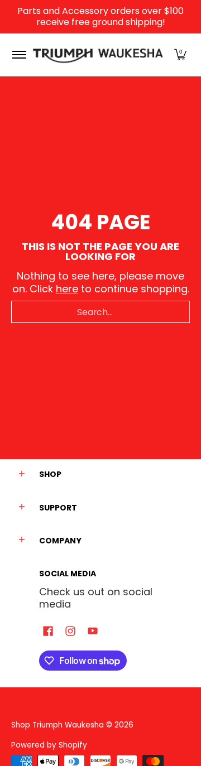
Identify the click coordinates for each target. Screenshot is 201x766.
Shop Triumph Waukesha (58, 725)
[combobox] (100, 312)
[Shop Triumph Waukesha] (98, 54)
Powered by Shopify (49, 745)
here (67, 289)
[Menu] (18, 54)
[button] (180, 54)
